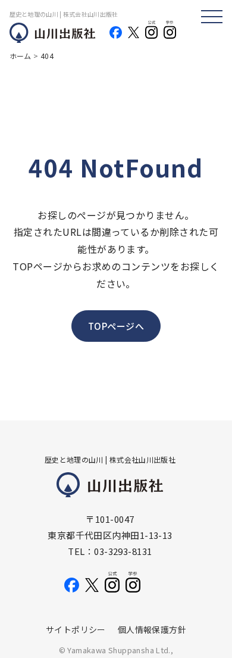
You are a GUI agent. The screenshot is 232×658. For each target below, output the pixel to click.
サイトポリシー (76, 629)
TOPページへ (116, 326)
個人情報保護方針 (152, 629)
